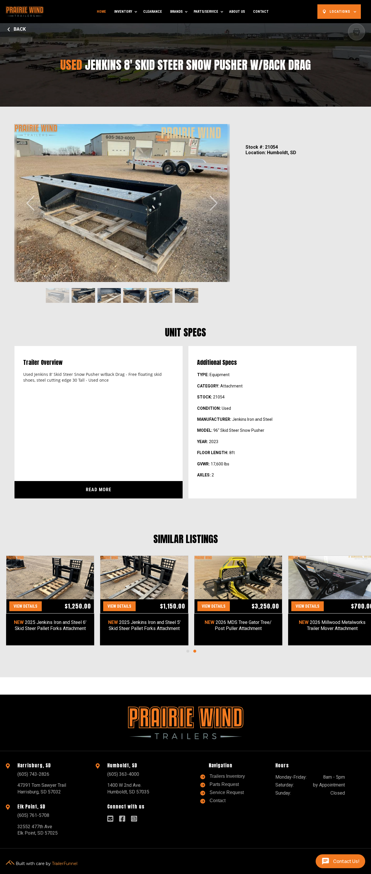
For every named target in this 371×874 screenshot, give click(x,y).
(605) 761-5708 (33, 815)
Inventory (123, 12)
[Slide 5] (160, 295)
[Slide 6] (186, 295)
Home (101, 12)
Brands (176, 12)
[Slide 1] (57, 295)
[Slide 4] (135, 295)
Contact (261, 12)
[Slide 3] (109, 295)
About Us (237, 12)
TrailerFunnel (64, 863)
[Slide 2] (83, 295)
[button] (187, 651)
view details (25, 606)
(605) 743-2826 (33, 774)
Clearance (152, 12)
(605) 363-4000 (123, 774)
